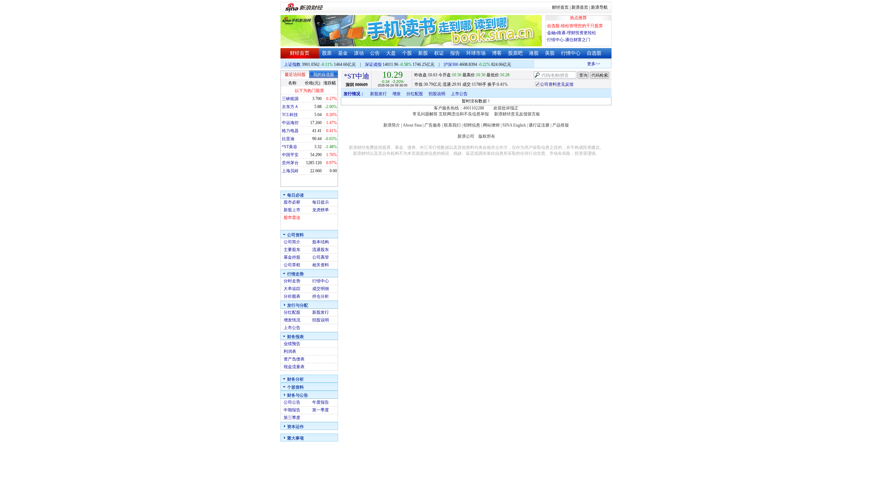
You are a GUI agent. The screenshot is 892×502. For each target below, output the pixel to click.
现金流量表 (294, 366)
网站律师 (491, 125)
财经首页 (560, 7)
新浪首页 (579, 7)
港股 (534, 53)
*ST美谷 (289, 146)
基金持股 (292, 257)
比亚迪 (288, 138)
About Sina (412, 125)
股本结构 (320, 241)
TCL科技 (290, 114)
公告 (375, 53)
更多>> (590, 63)
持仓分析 (320, 296)
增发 (396, 93)
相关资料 (320, 265)
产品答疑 (560, 125)
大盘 (391, 53)
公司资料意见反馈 (557, 84)
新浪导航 (599, 7)
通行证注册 (539, 125)
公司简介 (292, 241)
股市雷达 (292, 217)
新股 (423, 53)
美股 (550, 53)
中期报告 (292, 410)
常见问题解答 (425, 114)
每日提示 (320, 202)
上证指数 (292, 64)
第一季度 (320, 410)
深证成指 (373, 64)
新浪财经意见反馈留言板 (517, 114)
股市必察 (292, 202)
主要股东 (292, 249)
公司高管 (320, 257)
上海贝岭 (290, 170)
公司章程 (292, 265)
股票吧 (515, 53)
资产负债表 (294, 359)
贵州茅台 (290, 162)
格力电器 (290, 130)
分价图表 (292, 296)
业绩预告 (292, 343)
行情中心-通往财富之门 (568, 39)
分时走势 (292, 281)
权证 (439, 53)
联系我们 (452, 125)
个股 (407, 53)
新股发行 (320, 312)
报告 (455, 53)
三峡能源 (290, 98)
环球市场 (476, 53)
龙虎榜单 (320, 209)
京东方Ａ (290, 106)
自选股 (594, 53)
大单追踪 (292, 288)
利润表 (290, 351)
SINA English (514, 125)
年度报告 (320, 402)
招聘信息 (471, 125)
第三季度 (292, 417)
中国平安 (290, 154)
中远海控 (290, 122)
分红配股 (292, 312)
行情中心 (570, 53)
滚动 (359, 53)
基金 (343, 53)
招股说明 (320, 320)
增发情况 (292, 320)
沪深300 (451, 64)
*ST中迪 (356, 76)
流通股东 (320, 249)
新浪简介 (391, 125)
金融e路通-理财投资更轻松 (571, 32)
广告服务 (432, 125)
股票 (327, 53)
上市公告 (292, 327)
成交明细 (320, 288)
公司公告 (292, 402)
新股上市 (292, 209)
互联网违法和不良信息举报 (464, 114)
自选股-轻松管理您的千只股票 (575, 25)
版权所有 (486, 136)
